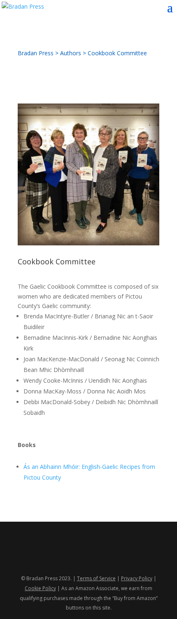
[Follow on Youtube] (96, 551)
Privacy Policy (136, 578)
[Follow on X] (80, 551)
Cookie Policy (40, 588)
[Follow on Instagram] (113, 551)
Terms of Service (96, 578)
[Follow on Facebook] (63, 551)
